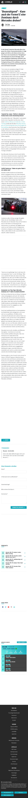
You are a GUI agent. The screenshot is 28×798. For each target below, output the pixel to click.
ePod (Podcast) (14, 764)
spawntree (14, 734)
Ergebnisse (14, 756)
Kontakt (14, 720)
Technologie (14, 772)
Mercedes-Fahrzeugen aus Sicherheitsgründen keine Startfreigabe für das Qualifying (13, 125)
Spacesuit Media (14, 726)
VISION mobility (14, 729)
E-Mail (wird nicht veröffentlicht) (9, 476)
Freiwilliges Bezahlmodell (14, 713)
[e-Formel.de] (6, 2)
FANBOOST (14, 775)
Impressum (14, 715)
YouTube (8, 607)
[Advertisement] (14, 395)
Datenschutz (14, 717)
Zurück (6, 440)
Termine (14, 761)
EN (23, 2)
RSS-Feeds (14, 749)
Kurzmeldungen (14, 754)
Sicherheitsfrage (5, 484)
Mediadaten (14, 742)
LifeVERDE (14, 731)
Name (3, 469)
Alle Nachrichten (14, 751)
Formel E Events (21, 642)
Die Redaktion (14, 710)
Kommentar (4, 494)
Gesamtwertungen (14, 759)
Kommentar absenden (17, 507)
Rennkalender (14, 777)
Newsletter (14, 607)
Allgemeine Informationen (14, 770)
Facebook (2, 607)
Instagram (11, 607)
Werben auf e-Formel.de (14, 740)
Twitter (5, 607)
